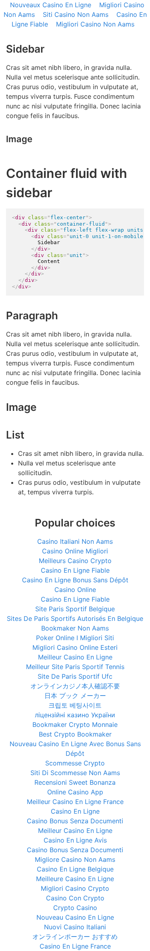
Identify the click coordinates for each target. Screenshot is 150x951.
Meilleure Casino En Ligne (75, 879)
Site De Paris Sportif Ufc (75, 676)
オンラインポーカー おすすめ (75, 937)
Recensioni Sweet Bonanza (75, 782)
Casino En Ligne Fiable (75, 570)
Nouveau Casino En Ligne (75, 917)
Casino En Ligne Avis (75, 840)
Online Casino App (75, 792)
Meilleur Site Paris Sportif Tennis (75, 667)
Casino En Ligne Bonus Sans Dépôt (75, 580)
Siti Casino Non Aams (75, 14)
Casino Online (75, 590)
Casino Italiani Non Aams (75, 541)
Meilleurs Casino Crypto (75, 561)
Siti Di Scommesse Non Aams (75, 773)
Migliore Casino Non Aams (75, 859)
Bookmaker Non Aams (75, 628)
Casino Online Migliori (75, 551)
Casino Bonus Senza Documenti (75, 821)
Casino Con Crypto (75, 898)
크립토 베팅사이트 (75, 705)
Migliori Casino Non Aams (95, 24)
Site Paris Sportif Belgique (75, 609)
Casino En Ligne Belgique (75, 869)
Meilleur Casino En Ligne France (75, 802)
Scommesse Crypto (75, 763)
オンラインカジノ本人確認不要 (75, 686)
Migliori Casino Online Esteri (75, 647)
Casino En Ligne (75, 811)
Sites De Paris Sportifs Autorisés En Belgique (75, 618)
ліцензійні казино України (75, 715)
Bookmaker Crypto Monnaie (75, 724)
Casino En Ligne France (75, 946)
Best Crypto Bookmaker (75, 734)
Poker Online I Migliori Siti (75, 638)
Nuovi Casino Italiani (75, 927)
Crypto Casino (75, 908)
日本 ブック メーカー (75, 696)
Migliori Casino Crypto (75, 888)
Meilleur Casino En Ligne (75, 657)
